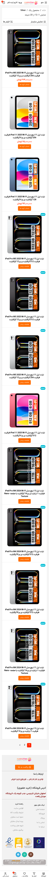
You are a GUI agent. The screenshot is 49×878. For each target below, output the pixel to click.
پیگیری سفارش (18, 830)
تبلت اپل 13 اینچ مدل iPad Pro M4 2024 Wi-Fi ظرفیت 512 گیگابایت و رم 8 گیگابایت (24, 553)
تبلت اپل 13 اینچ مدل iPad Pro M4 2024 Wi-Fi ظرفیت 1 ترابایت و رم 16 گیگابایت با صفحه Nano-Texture (24, 493)
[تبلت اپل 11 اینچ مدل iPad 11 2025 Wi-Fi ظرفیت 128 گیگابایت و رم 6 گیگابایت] (24, 172)
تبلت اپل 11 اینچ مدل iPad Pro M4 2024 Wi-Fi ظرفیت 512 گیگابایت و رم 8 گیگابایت (24, 611)
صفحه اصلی (40, 809)
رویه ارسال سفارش (16, 821)
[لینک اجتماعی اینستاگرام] (30, 854)
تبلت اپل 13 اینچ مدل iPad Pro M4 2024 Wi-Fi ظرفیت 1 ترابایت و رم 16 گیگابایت (24, 730)
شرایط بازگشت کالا (16, 812)
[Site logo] (31, 2)
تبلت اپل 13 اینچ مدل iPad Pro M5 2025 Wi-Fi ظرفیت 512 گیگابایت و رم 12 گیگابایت (24, 260)
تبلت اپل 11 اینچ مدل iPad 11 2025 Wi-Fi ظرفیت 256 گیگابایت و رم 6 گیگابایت (24, 136)
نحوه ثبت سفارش (16, 817)
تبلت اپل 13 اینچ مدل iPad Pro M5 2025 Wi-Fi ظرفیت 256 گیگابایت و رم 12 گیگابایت (24, 74)
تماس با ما (41, 822)
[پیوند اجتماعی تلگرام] (18, 854)
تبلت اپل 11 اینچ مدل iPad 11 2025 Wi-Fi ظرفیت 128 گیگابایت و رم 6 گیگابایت (24, 198)
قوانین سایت (18, 808)
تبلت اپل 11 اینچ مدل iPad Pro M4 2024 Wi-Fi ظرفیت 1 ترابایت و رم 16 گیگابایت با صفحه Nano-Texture (24, 670)
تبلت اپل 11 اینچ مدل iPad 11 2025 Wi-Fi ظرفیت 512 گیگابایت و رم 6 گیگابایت (24, 434)
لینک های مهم (39, 805)
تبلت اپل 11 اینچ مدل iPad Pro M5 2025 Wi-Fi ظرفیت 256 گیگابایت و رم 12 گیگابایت (24, 376)
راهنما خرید (19, 804)
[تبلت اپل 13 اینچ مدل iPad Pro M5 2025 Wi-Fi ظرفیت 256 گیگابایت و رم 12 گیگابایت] (24, 48)
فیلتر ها (6, 22)
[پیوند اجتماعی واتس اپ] (24, 854)
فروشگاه (42, 813)
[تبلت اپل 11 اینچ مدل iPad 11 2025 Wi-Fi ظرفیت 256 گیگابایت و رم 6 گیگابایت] (24, 110)
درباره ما (42, 827)
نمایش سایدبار (37, 22)
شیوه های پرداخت (16, 825)
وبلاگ (42, 818)
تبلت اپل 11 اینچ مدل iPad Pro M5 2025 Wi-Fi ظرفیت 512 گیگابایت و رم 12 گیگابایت (24, 318)
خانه (44, 10)
